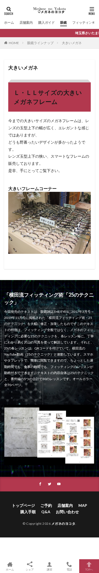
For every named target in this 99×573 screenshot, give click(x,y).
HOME (14, 43)
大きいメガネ (72, 43)
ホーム (9, 22)
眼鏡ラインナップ (40, 43)
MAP (82, 505)
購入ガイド (46, 22)
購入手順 (28, 511)
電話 (69, 569)
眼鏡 (63, 22)
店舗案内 (26, 22)
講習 (49, 569)
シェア (30, 569)
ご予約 (46, 505)
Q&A (45, 511)
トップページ (23, 505)
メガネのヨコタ (63, 523)
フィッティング (83, 22)
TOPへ (89, 569)
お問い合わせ (67, 511)
